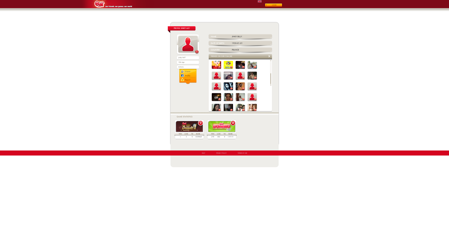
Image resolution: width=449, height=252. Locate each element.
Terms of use (242, 153)
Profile (187, 76)
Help (203, 153)
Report (187, 80)
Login (274, 5)
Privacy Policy (221, 153)
